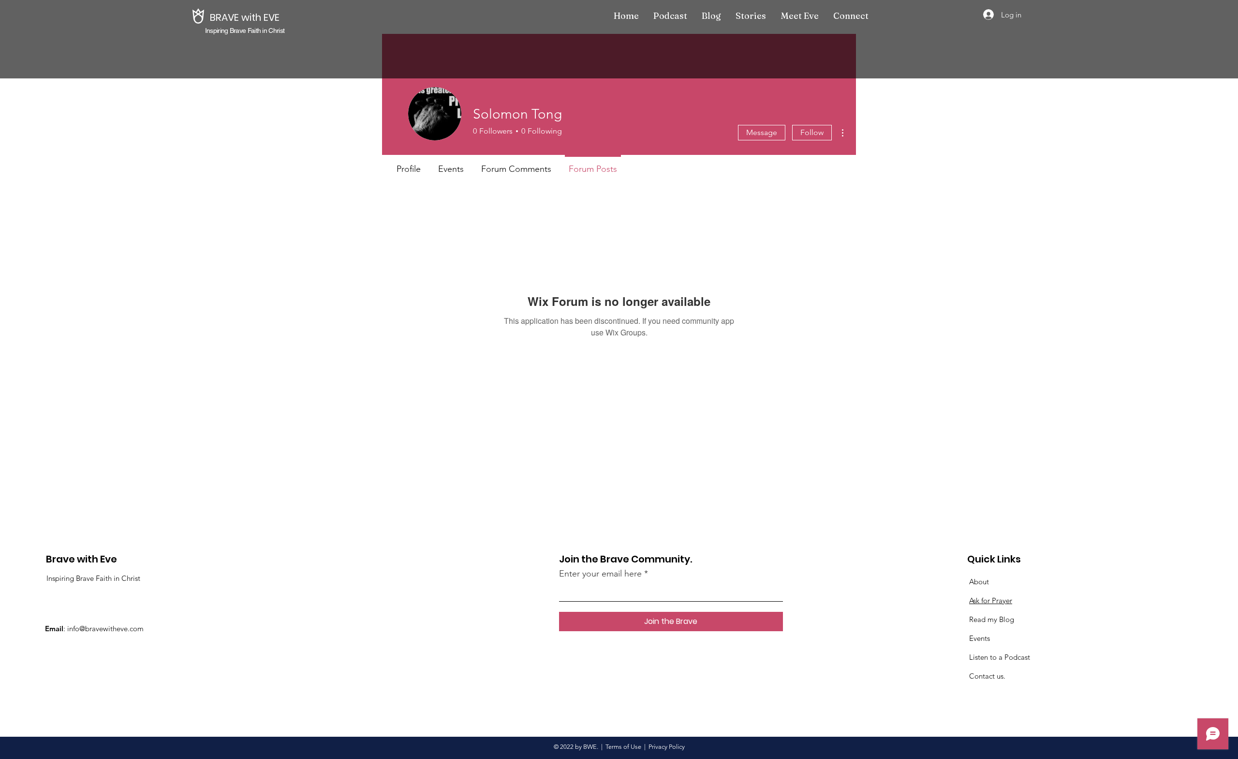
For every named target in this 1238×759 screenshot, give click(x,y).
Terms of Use (623, 746)
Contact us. (987, 676)
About (979, 581)
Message (761, 132)
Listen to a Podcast (999, 657)
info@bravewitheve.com (105, 628)
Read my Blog (991, 619)
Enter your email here (600, 573)
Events (979, 638)
